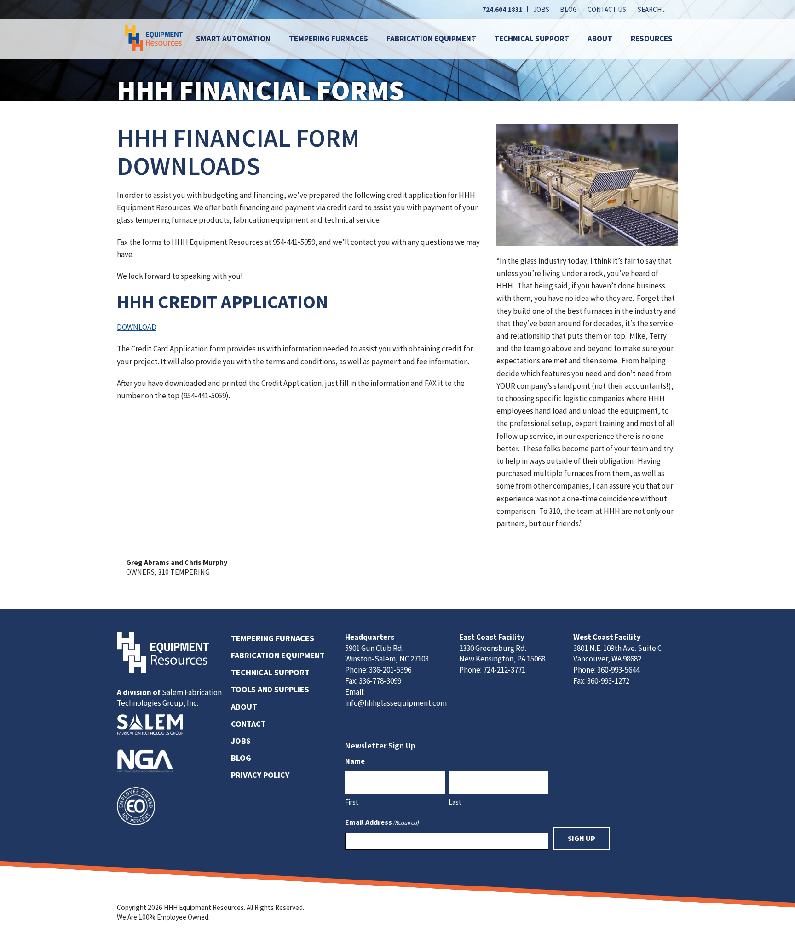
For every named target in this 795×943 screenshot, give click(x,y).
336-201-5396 (390, 670)
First (351, 802)
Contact (248, 724)
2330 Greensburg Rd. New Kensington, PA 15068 (502, 653)
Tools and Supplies (270, 689)
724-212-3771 (504, 670)
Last (455, 802)
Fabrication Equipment (431, 39)
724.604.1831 (502, 9)
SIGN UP (581, 838)
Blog (568, 9)
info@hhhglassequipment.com (396, 703)
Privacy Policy (260, 775)
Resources (652, 39)
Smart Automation (233, 39)
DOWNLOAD (136, 327)
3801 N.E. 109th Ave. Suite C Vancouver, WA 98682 (617, 653)
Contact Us (607, 9)
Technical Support (531, 39)
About (600, 39)
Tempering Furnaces (328, 39)
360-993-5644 (618, 670)
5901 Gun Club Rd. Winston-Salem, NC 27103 (387, 653)
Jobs (541, 9)
